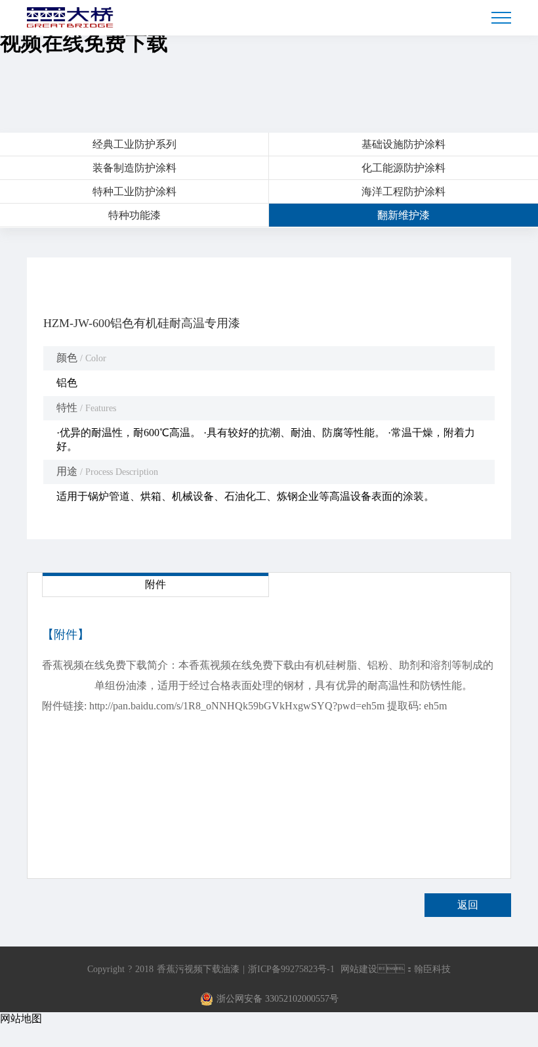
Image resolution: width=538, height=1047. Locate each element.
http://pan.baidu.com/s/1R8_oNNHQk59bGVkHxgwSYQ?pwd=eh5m (236, 705)
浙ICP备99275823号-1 (291, 969)
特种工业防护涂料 (134, 191)
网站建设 (359, 969)
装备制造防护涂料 (134, 167)
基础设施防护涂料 (403, 144)
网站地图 (21, 1018)
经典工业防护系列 (134, 144)
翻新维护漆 (403, 215)
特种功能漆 (134, 215)
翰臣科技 (432, 969)
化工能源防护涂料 (403, 167)
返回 (467, 904)
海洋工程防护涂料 (403, 191)
